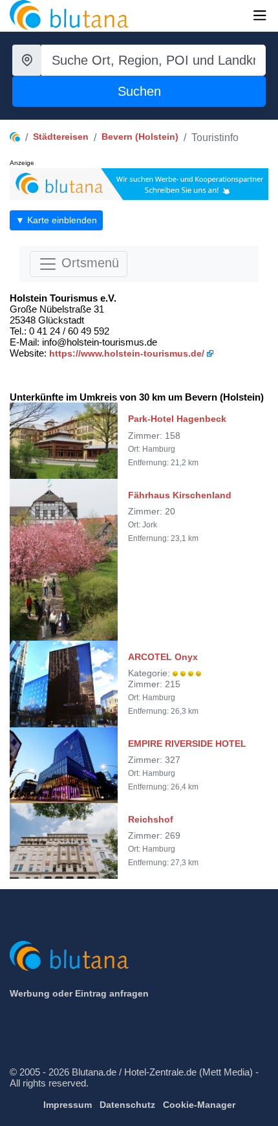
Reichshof (150, 819)
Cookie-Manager (199, 1104)
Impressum (67, 1104)
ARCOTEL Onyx (163, 657)
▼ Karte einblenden (56, 220)
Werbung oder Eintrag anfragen (79, 993)
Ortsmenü (88, 263)
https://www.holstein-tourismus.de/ (126, 353)
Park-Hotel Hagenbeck (177, 419)
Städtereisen (61, 136)
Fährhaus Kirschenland (179, 495)
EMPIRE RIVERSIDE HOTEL (187, 743)
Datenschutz (127, 1104)
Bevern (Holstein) (140, 136)
